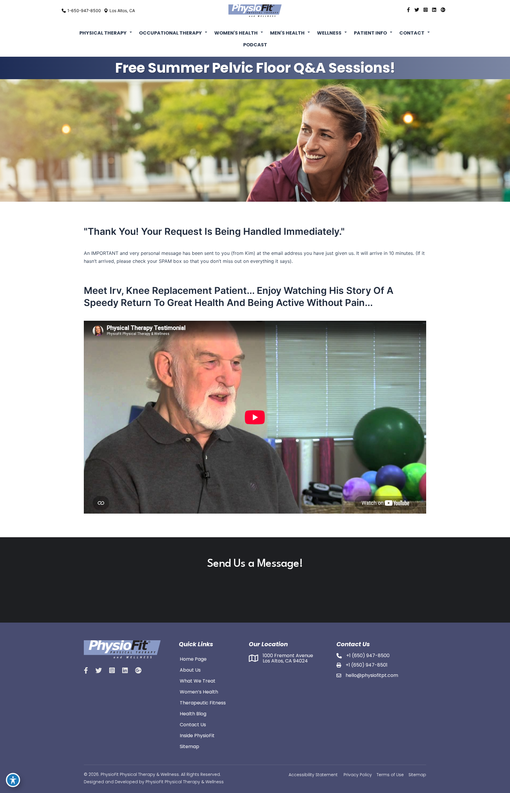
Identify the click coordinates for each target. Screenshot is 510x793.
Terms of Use (390, 775)
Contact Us (193, 724)
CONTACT (411, 33)
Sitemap (189, 746)
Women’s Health (199, 691)
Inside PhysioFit (197, 735)
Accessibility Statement (313, 775)
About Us (190, 669)
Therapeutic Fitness (203, 702)
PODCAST (255, 44)
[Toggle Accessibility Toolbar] (13, 780)
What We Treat (197, 680)
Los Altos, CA (122, 10)
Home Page (193, 659)
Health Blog (193, 713)
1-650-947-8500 (84, 10)
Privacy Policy (358, 775)
